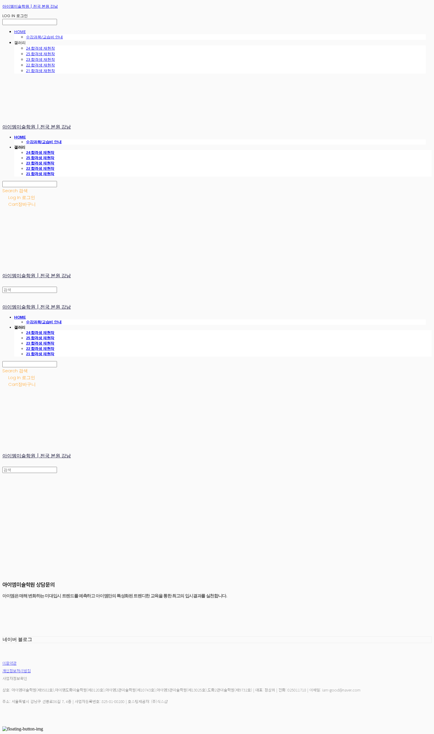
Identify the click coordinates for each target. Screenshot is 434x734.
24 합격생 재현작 (40, 48)
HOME (20, 31)
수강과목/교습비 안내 (44, 37)
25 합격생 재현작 (40, 53)
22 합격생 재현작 (40, 65)
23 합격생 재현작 (40, 59)
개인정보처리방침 (16, 670)
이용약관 (9, 663)
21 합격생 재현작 (40, 70)
